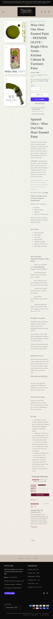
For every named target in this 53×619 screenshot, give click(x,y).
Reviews (36, 558)
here (46, 192)
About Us (20, 558)
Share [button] (33, 540)
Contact (28, 558)
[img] (35, 504)
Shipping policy (34, 614)
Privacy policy (46, 613)
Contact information (44, 614)
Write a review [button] (40, 494)
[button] (3, 12)
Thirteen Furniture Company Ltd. (17, 613)
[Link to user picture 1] (34, 529)
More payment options (40, 103)
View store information (38, 113)
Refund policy (38, 613)
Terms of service (26, 614)
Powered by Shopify (28, 613)
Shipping (40, 74)
